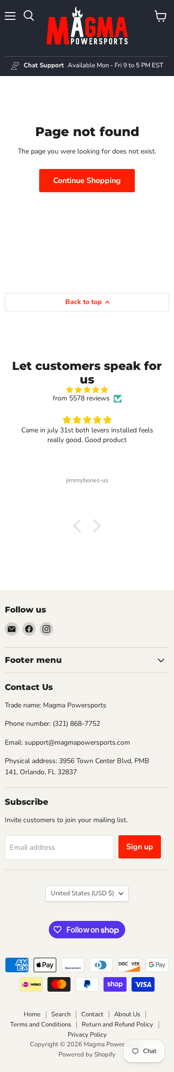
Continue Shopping (87, 180)
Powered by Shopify (87, 1054)
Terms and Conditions (40, 1024)
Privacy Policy (87, 1034)
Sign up (139, 847)
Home (32, 1014)
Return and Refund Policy (117, 1024)
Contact (92, 1014)
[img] (87, 390)
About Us (127, 1014)
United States (82, 893)
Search (61, 1014)
